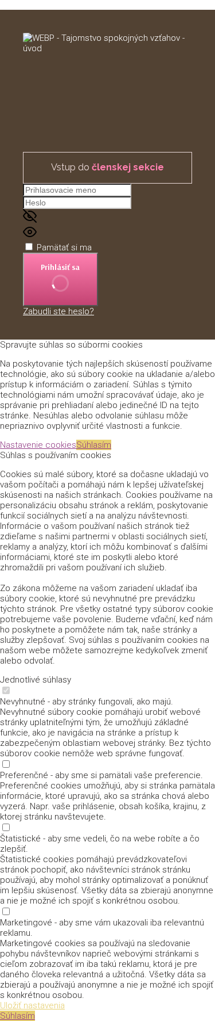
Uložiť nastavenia (32, 1005)
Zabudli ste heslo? (58, 311)
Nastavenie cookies (38, 445)
